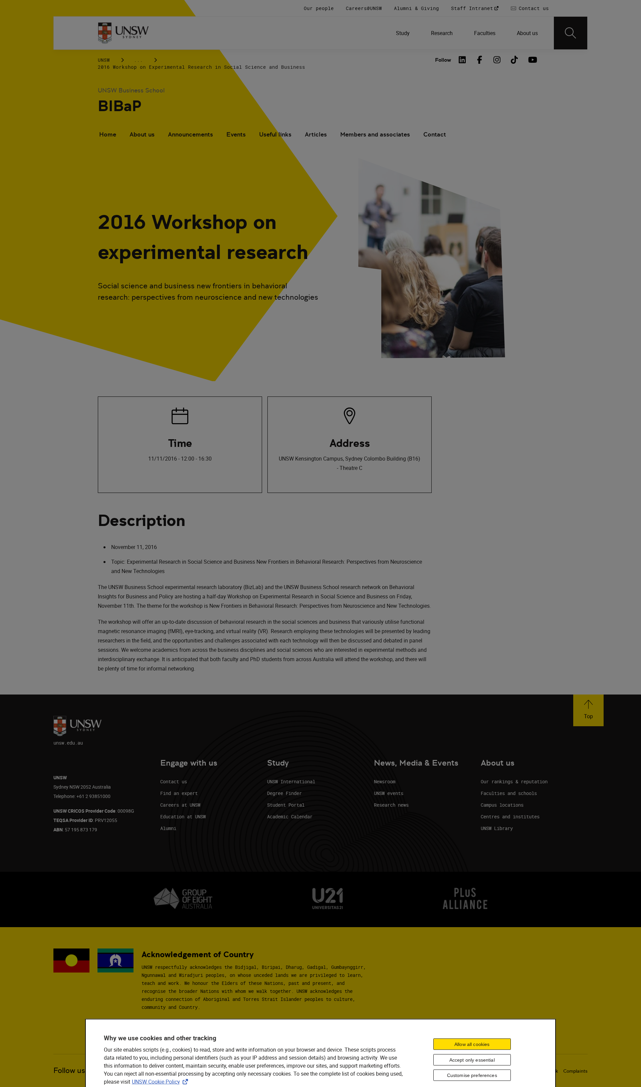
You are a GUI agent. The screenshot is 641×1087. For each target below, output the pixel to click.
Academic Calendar (289, 816)
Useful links (275, 134)
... (138, 60)
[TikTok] (514, 59)
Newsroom (384, 781)
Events (236, 134)
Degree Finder (284, 793)
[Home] (123, 33)
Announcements (190, 134)
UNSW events (388, 793)
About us (142, 134)
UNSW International (291, 781)
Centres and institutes (510, 816)
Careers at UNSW (180, 805)
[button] (588, 710)
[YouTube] (532, 59)
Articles (316, 134)
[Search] (570, 33)
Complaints (575, 1071)
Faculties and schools (509, 793)
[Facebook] (479, 59)
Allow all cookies (471, 1044)
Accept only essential (472, 1059)
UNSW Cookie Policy (161, 1081)
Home (107, 134)
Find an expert (179, 793)
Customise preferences (472, 1075)
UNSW (104, 60)
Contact (434, 134)
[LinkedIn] (462, 59)
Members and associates (375, 134)
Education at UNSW (183, 816)
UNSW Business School (131, 90)
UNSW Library (497, 828)
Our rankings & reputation (514, 781)
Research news (391, 805)
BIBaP (120, 106)
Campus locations (502, 805)
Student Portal (285, 805)
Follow (443, 60)
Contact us (173, 781)
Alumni (168, 828)
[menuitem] (402, 33)
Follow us (69, 1070)
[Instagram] (497, 59)
